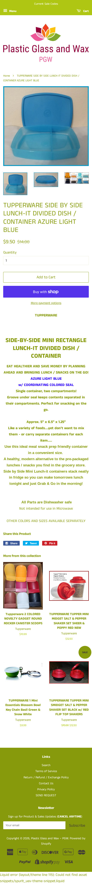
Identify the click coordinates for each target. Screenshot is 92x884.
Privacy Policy (46, 789)
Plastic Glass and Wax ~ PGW (49, 838)
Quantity (9, 252)
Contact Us (46, 783)
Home (6, 76)
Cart (85, 11)
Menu (12, 11)
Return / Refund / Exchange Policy (46, 777)
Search (46, 765)
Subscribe (77, 825)
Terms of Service (46, 771)
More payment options (46, 303)
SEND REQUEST (46, 795)
